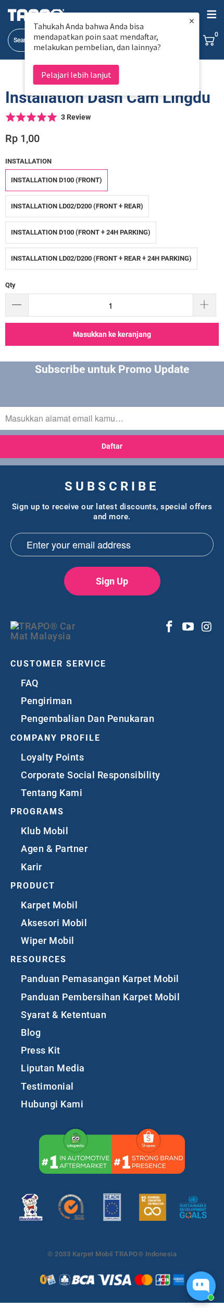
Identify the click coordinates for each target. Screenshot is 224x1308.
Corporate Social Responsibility (90, 775)
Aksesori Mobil (54, 923)
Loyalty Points (52, 757)
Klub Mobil (44, 831)
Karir (31, 867)
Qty (10, 285)
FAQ (30, 683)
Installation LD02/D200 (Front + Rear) (77, 206)
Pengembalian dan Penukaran (87, 718)
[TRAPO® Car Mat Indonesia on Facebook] (169, 627)
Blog (31, 1032)
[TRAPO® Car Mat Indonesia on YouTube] (188, 627)
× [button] (191, 20)
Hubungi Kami (52, 1104)
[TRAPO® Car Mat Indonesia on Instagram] (206, 627)
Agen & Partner (54, 849)
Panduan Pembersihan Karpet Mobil (100, 997)
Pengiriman (46, 701)
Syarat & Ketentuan (63, 1015)
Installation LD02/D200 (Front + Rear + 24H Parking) (101, 258)
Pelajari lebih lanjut (76, 74)
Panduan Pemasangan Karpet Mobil (100, 979)
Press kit (40, 1050)
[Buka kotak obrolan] (201, 1286)
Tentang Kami (51, 793)
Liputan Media (53, 1068)
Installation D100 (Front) (56, 180)
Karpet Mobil (49, 905)
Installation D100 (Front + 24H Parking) (81, 232)
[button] (48, 116)
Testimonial (47, 1086)
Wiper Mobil (47, 940)
